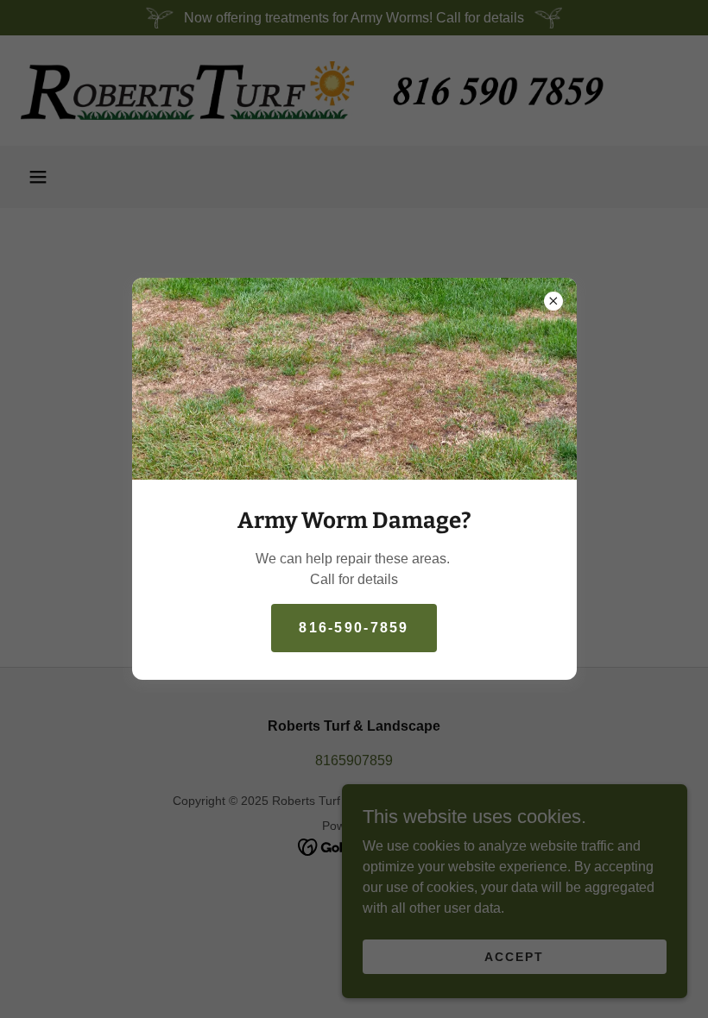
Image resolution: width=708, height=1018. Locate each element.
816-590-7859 (353, 627)
